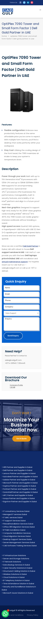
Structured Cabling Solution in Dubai (19, 571)
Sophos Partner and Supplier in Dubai (19, 486)
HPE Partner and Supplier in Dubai (17, 467)
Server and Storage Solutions (16, 558)
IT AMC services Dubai (12, 517)
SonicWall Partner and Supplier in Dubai (20, 492)
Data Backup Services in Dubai (16, 565)
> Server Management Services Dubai (18, 542)
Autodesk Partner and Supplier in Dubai (20, 476)
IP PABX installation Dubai (14, 530)
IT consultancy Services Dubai (16, 511)
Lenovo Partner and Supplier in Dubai (19, 473)
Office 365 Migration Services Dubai (19, 527)
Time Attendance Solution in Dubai (18, 583)
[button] (5, 613)
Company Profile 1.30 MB (16, 386)
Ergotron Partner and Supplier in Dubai (20, 501)
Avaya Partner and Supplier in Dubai (19, 498)
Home (4, 36)
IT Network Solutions (12, 561)
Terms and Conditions (14, 615)
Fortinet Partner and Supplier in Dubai (19, 489)
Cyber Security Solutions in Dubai (17, 568)
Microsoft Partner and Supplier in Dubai (20, 482)
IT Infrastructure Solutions (14, 555)
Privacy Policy (32, 615)
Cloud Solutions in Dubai (13, 577)
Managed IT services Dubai (15, 514)
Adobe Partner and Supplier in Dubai (19, 479)
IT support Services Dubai (14, 520)
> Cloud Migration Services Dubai (16, 536)
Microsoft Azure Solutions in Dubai (18, 593)
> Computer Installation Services (16, 533)
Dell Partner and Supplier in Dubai (17, 470)
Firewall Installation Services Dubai (18, 523)
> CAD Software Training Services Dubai (19, 545)
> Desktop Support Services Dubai (17, 539)
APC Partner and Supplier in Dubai (18, 495)
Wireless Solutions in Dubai (15, 574)
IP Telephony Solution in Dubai (16, 580)
